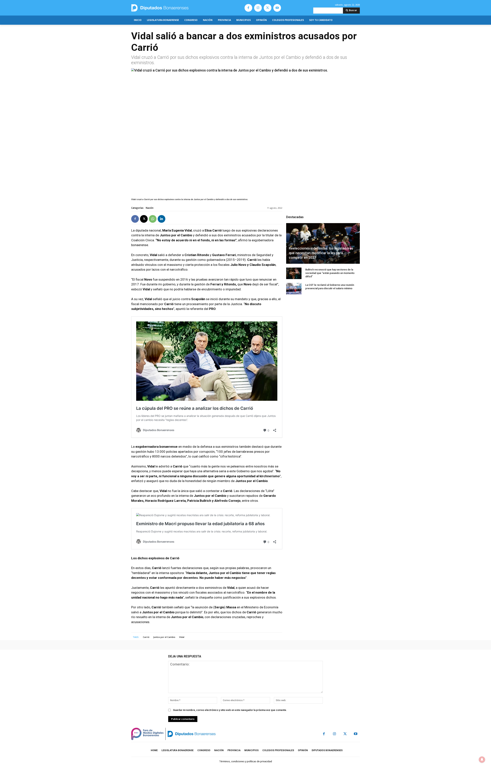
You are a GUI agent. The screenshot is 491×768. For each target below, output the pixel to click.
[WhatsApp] (153, 219)
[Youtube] (277, 8)
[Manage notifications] (482, 760)
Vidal (181, 637)
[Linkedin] (161, 219)
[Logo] (178, 8)
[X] (267, 8)
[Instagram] (258, 8)
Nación (149, 207)
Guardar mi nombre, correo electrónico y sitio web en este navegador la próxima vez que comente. (230, 710)
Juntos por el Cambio (164, 637)
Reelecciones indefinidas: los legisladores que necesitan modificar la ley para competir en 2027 (321, 253)
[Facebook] (248, 8)
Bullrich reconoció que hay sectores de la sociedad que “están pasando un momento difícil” (329, 273)
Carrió (146, 637)
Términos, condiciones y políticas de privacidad (245, 761)
